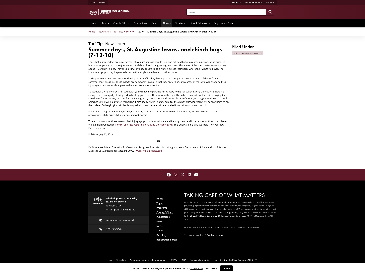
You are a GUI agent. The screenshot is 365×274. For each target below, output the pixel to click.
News (166, 23)
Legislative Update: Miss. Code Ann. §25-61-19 (235, 260)
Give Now (270, 2)
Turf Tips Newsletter (124, 31)
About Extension (199, 23)
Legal (110, 260)
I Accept (226, 268)
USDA (183, 260)
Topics (105, 23)
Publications (140, 23)
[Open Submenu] (170, 23)
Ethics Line (121, 260)
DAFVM (102, 2)
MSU (93, 2)
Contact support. (216, 235)
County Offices (121, 23)
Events (155, 23)
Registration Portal (224, 23)
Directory (180, 23)
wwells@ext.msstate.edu (149, 150)
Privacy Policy (196, 268)
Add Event (236, 2)
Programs (161, 207)
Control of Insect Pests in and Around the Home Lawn (144, 124)
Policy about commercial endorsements (148, 260)
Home (94, 23)
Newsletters (104, 31)
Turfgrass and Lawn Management (247, 53)
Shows (160, 230)
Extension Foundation (199, 260)
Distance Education (253, 2)
